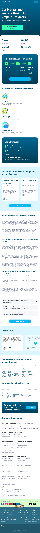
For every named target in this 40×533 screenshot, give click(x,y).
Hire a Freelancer (20, 530)
